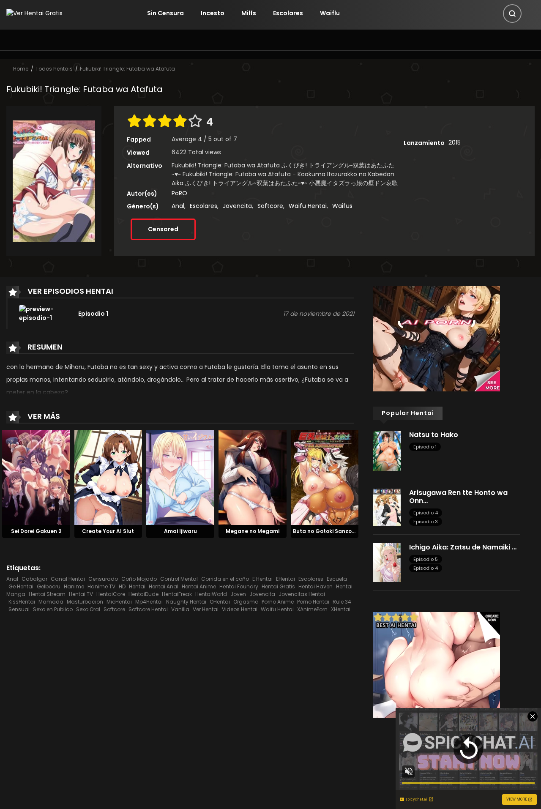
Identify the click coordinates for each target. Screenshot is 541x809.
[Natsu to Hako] (387, 450)
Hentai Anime (199, 586)
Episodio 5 (425, 559)
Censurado (103, 578)
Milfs (248, 13)
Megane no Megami (252, 531)
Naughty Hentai (186, 601)
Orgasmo (245, 601)
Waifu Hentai (308, 206)
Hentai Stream (47, 594)
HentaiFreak (177, 594)
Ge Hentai (20, 586)
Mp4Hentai (149, 601)
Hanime (74, 586)
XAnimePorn (312, 609)
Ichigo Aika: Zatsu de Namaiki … (462, 547)
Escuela (337, 578)
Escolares (288, 13)
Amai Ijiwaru (180, 531)
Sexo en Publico (53, 609)
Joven (238, 594)
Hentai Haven (315, 586)
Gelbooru (48, 586)
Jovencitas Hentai (302, 594)
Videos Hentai (239, 609)
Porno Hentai (313, 601)
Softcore (270, 206)
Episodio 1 (425, 446)
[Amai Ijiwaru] (180, 477)
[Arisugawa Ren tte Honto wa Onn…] (387, 506)
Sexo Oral (88, 609)
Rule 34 (342, 601)
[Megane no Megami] (253, 477)
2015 (454, 142)
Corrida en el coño (225, 578)
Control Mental (179, 578)
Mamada (50, 601)
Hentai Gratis (278, 586)
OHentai (220, 601)
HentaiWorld (211, 594)
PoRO (179, 193)
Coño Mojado (139, 578)
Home (20, 68)
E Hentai (262, 578)
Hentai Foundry (238, 586)
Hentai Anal (163, 586)
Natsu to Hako (433, 435)
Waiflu (330, 13)
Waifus (342, 206)
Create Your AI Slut (108, 531)
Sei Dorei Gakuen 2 (36, 531)
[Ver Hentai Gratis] (34, 13)
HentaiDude (143, 594)
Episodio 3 (425, 521)
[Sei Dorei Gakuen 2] (36, 477)
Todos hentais (54, 68)
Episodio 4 (425, 512)
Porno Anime (278, 601)
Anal (178, 206)
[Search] (512, 13)
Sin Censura (165, 13)
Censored (163, 229)
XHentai (340, 609)
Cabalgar (34, 578)
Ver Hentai (206, 609)
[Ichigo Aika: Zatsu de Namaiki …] (387, 562)
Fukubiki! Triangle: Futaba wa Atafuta (127, 68)
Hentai (137, 586)
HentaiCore (110, 594)
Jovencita (237, 206)
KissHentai (21, 601)
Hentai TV (81, 594)
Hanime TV (101, 586)
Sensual (19, 609)
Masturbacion (85, 601)
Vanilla (180, 609)
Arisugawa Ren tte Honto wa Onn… (458, 497)
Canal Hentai (68, 578)
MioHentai (119, 601)
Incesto (212, 13)
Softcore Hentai (148, 609)
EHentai (285, 578)
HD (122, 586)
